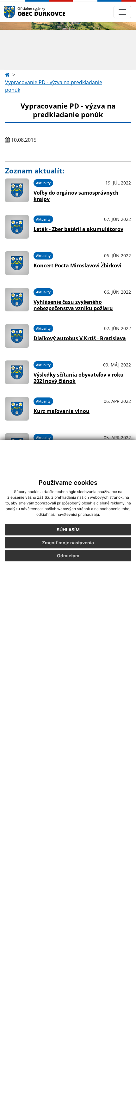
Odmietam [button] (68, 555)
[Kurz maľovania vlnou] (17, 409)
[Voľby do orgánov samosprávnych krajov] (17, 190)
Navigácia (19, 12)
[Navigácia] (122, 12)
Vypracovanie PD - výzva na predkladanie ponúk (53, 86)
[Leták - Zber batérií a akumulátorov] (17, 227)
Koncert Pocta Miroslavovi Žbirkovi (77, 265)
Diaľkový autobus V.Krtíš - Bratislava (80, 338)
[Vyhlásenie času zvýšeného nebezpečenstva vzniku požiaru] (17, 299)
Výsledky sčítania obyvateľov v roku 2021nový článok (79, 377)
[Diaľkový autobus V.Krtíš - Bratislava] (17, 336)
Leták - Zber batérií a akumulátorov (78, 229)
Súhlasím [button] (68, 529)
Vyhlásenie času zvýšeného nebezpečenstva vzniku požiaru (73, 304)
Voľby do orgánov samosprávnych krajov (76, 195)
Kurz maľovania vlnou (62, 411)
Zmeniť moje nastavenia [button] (68, 542)
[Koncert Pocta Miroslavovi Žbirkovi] (17, 263)
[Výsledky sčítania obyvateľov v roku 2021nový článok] (17, 372)
